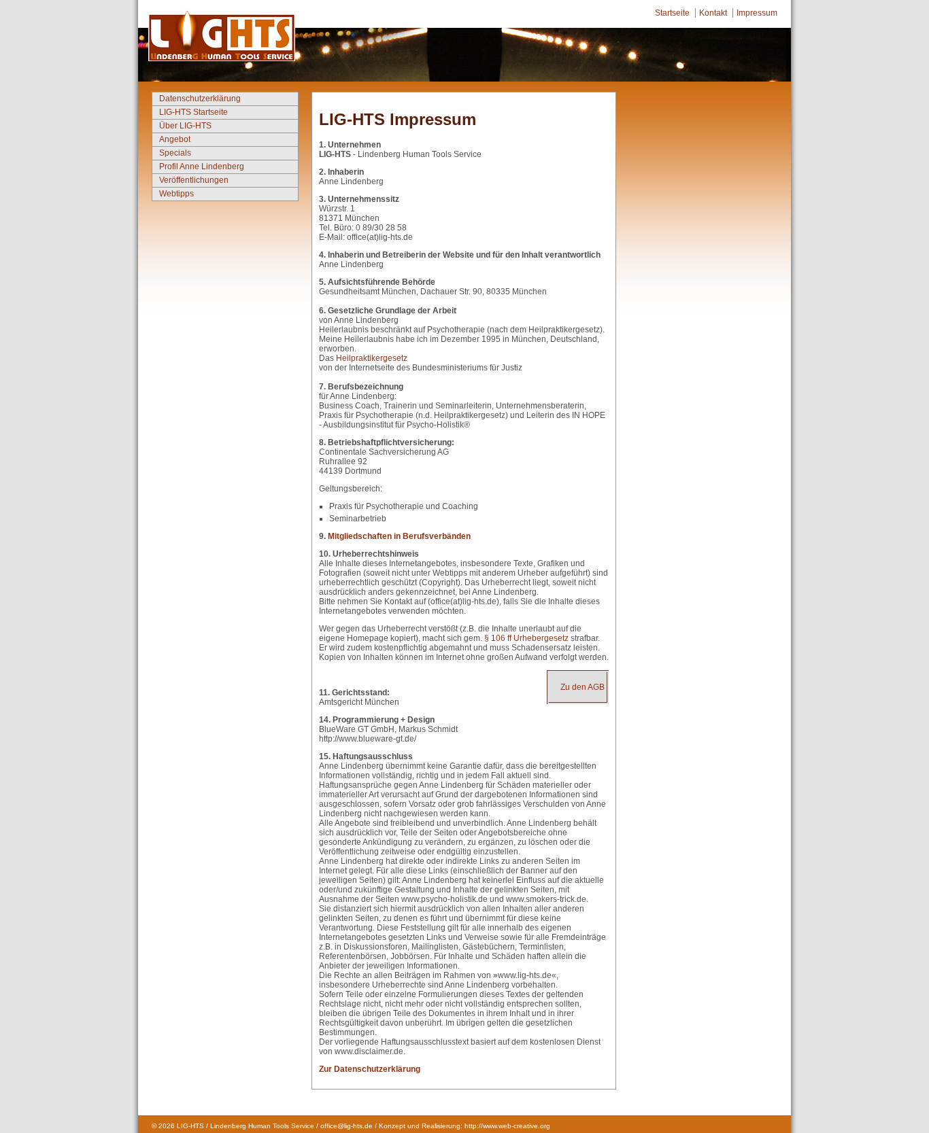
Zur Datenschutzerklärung (369, 1069)
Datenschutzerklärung (200, 98)
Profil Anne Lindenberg (201, 166)
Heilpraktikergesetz (371, 358)
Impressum (757, 13)
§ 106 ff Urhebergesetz (526, 638)
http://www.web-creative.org (507, 1126)
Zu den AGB (582, 687)
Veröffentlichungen (194, 180)
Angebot (174, 139)
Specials (175, 153)
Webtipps (176, 193)
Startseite (672, 13)
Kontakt (713, 13)
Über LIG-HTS (185, 125)
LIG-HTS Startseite (193, 112)
